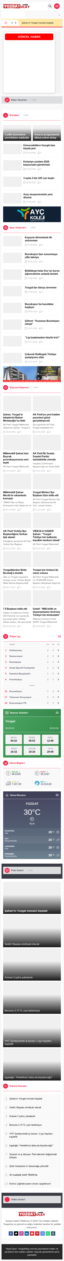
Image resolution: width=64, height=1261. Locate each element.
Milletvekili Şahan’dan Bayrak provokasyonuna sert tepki (16, 458)
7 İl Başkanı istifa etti (15, 609)
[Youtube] (32, 1233)
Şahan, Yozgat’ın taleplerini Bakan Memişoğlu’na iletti (14, 417)
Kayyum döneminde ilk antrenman (38, 239)
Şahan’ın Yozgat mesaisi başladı (38, 23)
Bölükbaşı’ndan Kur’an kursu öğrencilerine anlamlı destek (42, 272)
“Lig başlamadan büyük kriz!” (42, 337)
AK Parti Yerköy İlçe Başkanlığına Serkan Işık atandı (15, 534)
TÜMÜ (34, 100)
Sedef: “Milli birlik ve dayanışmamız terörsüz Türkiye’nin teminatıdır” (46, 612)
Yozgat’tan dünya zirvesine (41, 287)
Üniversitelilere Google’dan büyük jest (39, 147)
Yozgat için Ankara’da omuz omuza (45, 571)
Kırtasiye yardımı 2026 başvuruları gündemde (36, 163)
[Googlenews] (42, 1233)
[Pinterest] (37, 1233)
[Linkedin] (27, 1233)
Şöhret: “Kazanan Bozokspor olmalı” (42, 322)
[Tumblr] (53, 1233)
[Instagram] (21, 1233)
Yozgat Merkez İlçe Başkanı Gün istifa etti (45, 494)
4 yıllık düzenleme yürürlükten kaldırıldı (17, 136)
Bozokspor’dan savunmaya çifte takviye (41, 256)
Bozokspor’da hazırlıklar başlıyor (39, 306)
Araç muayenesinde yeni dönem (38, 196)
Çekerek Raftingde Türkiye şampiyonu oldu (40, 356)
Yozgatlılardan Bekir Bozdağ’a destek (15, 571)
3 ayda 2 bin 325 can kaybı (38, 178)
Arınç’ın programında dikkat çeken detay (46, 136)
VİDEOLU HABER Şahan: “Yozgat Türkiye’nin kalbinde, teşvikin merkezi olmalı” (47, 536)
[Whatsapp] (48, 1233)
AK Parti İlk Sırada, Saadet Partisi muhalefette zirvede (44, 456)
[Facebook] (11, 1233)
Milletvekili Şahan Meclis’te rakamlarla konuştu (14, 495)
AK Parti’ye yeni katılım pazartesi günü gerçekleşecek (46, 417)
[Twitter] (16, 1233)
